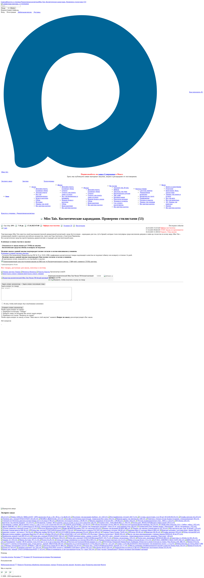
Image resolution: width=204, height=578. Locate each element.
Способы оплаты (7, 557)
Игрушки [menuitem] (39, 202)
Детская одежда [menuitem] (41, 192)
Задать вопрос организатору (11, 284)
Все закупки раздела (43, 206)
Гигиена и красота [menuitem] (146, 200)
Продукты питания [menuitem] (121, 199)
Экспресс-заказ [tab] (6, 181)
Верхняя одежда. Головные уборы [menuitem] (42, 189)
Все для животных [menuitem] (172, 200)
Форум (103, 565)
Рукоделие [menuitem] (169, 189)
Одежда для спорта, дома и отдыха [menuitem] (69, 193)
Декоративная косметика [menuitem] (145, 193)
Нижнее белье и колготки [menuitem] (67, 201)
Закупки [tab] (25, 181)
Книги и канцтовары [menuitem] (173, 187)
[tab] (92, 253)
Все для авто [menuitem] (170, 198)
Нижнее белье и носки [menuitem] (96, 199)
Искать (13, 8)
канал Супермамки (106, 174)
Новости (21, 565)
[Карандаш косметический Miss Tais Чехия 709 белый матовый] (24, 278)
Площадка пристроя (93, 565)
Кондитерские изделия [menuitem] (122, 193)
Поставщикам (56, 557)
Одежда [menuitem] (64, 190)
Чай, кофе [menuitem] (117, 195)
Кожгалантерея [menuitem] (67, 206)
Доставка (37, 12)
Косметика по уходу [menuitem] (147, 196)
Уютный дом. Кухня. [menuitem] (121, 188)
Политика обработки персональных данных (40, 565)
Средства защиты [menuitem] (146, 190)
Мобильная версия (25, 12)
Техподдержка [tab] (49, 181)
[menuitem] (7, 196)
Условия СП (67, 226)
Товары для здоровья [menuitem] (147, 202)
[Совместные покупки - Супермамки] (15, 4)
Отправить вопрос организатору (12, 307)
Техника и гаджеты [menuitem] (121, 201)
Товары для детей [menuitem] (42, 204)
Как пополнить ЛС (196, 92)
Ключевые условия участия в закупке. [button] (15, 253)
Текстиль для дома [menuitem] (120, 191)
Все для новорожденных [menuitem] (42, 195)
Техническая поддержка (41, 557)
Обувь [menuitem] (38, 200)
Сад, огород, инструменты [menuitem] (118, 204)
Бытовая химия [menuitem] (119, 197)
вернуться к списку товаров (33, 274)
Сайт (5, 228)
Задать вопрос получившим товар (34, 284)
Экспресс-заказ (79, 565)
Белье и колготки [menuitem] (42, 198)
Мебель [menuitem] (116, 190)
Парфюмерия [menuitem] (144, 198)
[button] (50, 280)
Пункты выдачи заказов (65, 565)
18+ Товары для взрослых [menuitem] (171, 203)
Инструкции (80, 226)
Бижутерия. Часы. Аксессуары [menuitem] (172, 191)
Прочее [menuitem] (168, 206)
